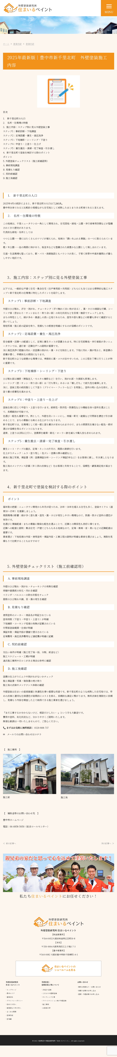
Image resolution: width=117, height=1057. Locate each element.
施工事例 (46, 1004)
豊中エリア (11, 993)
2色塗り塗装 (47, 990)
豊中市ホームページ (13, 820)
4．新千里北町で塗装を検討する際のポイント (26, 152)
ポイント (7, 157)
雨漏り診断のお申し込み (87, 990)
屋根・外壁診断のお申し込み (88, 994)
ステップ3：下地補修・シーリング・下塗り (25, 139)
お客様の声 (47, 1008)
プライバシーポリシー (15, 1001)
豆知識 (9, 1019)
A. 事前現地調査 (11, 165)
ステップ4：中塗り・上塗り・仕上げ (22, 144)
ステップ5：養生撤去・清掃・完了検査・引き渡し (29, 148)
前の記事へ (11, 843)
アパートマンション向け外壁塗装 (54, 1001)
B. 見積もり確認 (11, 169)
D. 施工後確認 (10, 178)
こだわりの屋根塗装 (50, 993)
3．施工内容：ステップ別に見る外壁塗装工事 (26, 127)
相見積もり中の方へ (14, 1008)
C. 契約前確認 (10, 173)
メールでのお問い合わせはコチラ (23, 734)
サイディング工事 (49, 997)
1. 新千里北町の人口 (14, 118)
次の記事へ (106, 843)
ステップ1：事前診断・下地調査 (19, 131)
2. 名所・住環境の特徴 (15, 122)
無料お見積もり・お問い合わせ (89, 987)
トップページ (11, 990)
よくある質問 (11, 1012)
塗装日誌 (10, 1015)
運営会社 (10, 997)
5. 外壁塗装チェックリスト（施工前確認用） (26, 161)
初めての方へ (11, 1004)
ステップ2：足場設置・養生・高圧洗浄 (23, 135)
